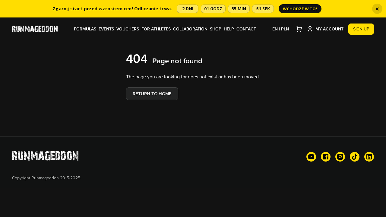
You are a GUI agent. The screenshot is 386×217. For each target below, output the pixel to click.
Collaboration (190, 29)
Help (229, 29)
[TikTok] (354, 157)
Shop (215, 29)
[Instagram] (340, 157)
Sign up (361, 29)
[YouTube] (311, 157)
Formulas (85, 29)
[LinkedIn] (369, 157)
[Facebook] (326, 157)
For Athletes (156, 29)
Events (106, 29)
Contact (246, 29)
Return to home (152, 93)
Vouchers (127, 29)
